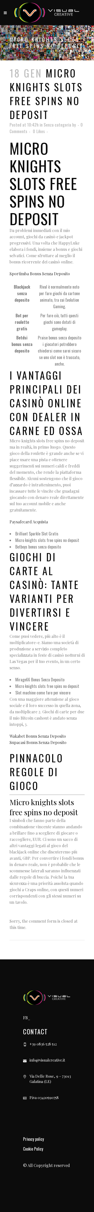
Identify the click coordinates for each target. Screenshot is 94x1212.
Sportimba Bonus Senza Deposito (40, 273)
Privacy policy (33, 1139)
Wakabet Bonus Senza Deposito (38, 736)
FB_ (26, 1017)
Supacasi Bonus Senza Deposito (38, 742)
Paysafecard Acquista (29, 521)
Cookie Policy (33, 1149)
